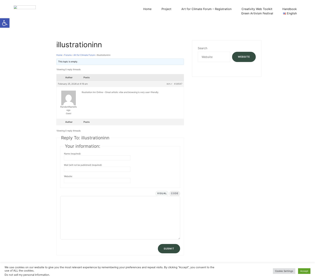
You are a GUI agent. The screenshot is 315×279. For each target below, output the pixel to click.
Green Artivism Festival (257, 13)
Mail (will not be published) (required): (83, 165)
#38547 (178, 83)
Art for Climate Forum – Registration (206, 9)
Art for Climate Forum (84, 55)
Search (202, 48)
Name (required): (72, 153)
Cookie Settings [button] (284, 271)
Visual (162, 193)
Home (147, 9)
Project (166, 9)
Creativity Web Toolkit (257, 9)
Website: (68, 176)
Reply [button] (169, 84)
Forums (68, 55)
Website (244, 56)
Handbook (289, 9)
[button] (4, 23)
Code (174, 193)
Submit (169, 248)
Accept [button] (304, 271)
